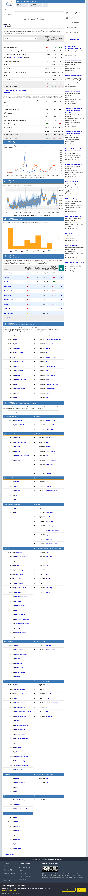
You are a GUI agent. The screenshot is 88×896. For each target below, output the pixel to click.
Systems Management (42, 796)
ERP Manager (19, 592)
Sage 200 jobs (74, 40)
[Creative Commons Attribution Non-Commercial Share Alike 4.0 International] (63, 868)
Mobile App (18, 663)
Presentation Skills (51, 544)
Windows (48, 645)
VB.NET (48, 698)
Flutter (48, 570)
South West (7, 295)
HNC (16, 791)
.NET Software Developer (22, 623)
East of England (8, 313)
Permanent (8, 10)
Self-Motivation (19, 650)
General (38, 504)
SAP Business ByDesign (22, 455)
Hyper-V (17, 804)
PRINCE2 (48, 379)
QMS (16, 752)
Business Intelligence (21, 761)
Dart (47, 711)
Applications (39, 416)
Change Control (50, 335)
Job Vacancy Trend (74, 13)
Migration (18, 747)
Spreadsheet (49, 429)
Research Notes (9, 873)
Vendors (7, 813)
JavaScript (49, 716)
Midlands (6, 277)
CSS (47, 565)
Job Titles (7, 548)
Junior (17, 565)
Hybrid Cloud (19, 667)
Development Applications (12, 504)
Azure (17, 366)
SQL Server (49, 482)
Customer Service (51, 344)
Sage (16, 335)
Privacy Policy (23, 870)
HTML (47, 574)
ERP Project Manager (21, 597)
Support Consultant (21, 637)
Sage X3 (17, 460)
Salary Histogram (74, 22)
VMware (17, 839)
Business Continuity (21, 734)
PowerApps (49, 464)
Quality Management (21, 756)
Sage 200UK (8, 318)
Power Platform (50, 375)
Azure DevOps (50, 469)
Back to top (10, 854)
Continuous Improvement (53, 339)
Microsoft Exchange (21, 425)
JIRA (47, 353)
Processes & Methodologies (12, 681)
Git (16, 512)
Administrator (19, 579)
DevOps (17, 743)
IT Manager (18, 601)
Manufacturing (50, 517)
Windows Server (50, 650)
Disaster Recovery (20, 388)
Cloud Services (40, 434)
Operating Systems (41, 641)
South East (7, 308)
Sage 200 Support (20, 570)
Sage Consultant (20, 561)
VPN (16, 499)
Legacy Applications (21, 654)
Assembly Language (52, 703)
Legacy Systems (20, 672)
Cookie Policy (23, 873)
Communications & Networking (13, 478)
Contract (18, 10)
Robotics (17, 676)
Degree (48, 348)
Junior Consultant (20, 588)
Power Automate (51, 460)
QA (16, 397)
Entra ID (48, 473)
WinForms (49, 592)
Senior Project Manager (22, 619)
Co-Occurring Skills (74, 32)
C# (46, 689)
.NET (47, 397)
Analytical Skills (50, 521)
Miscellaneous (9, 641)
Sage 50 (17, 451)
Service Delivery (50, 388)
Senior (17, 610)
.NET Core (49, 556)
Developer (18, 628)
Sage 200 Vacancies (35, 5)
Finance (48, 508)
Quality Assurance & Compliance (45, 774)
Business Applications (16, 58)
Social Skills (49, 512)
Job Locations (73, 27)
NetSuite (17, 375)
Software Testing (20, 770)
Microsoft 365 (19, 353)
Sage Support (19, 574)
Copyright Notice (24, 867)
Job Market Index (22, 5)
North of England (9, 273)
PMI (16, 645)
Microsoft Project (51, 357)
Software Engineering (21, 765)
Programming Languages (43, 681)
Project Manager (20, 605)
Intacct (17, 393)
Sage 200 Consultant (21, 556)
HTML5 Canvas (50, 579)
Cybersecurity (19, 370)
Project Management (52, 384)
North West (7, 286)
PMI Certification (51, 366)
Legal (47, 535)
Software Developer (21, 632)
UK (4, 26)
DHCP (17, 482)
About (45, 5)
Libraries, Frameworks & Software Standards (48, 548)
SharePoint (49, 393)
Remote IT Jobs (9, 870)
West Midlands (8, 300)
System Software (10, 796)
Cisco (16, 835)
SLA (47, 782)
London (6, 304)
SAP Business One (20, 379)
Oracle (48, 362)
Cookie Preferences (25, 877)
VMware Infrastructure (22, 809)
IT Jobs (6, 864)
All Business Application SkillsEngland (14, 91)
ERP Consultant (19, 583)
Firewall (17, 491)
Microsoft (18, 348)
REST (47, 583)
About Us (7, 880)
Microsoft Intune (51, 800)
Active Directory (20, 800)
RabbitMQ (49, 588)
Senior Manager (20, 614)
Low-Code (18, 658)
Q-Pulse (17, 446)
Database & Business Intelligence (45, 478)
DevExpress (18, 848)
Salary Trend (72, 18)
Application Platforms (11, 416)
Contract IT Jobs (9, 867)
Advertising (49, 526)
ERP (16, 339)
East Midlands (8, 291)
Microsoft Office (50, 425)
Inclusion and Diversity (52, 530)
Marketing (49, 539)
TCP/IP (17, 495)
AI (16, 384)
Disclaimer (22, 880)
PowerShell (49, 694)
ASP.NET (48, 561)
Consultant (18, 552)
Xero (16, 844)
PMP (47, 370)
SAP (16, 344)
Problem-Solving (20, 362)
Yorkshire (7, 282)
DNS (16, 486)
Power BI (48, 486)
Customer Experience (21, 738)
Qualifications (9, 774)
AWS (47, 455)
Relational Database (52, 491)
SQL (16, 357)
